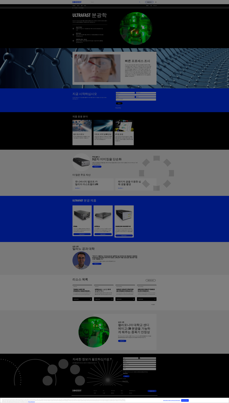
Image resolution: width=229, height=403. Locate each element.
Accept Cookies (185, 400)
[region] (114, 400)
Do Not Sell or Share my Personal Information (171, 400)
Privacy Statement (31, 401)
